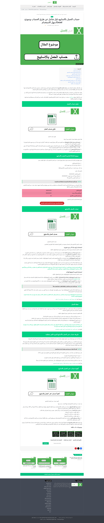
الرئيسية (74, 6)
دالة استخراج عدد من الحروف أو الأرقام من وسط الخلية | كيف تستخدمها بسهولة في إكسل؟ (44, 466)
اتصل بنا (34, 6)
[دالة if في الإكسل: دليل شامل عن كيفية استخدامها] (60, 461)
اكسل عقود (49, 491)
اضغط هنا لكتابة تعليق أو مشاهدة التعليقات (52, 474)
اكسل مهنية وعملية (48, 498)
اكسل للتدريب (48, 493)
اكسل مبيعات (49, 494)
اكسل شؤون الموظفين (47, 488)
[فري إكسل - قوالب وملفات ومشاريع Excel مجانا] (51, 2)
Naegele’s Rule (76, 279)
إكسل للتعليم (49, 484)
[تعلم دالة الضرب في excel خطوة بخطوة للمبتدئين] (29, 461)
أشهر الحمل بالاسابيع (77, 440)
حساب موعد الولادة (67, 440)
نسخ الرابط (45, 443)
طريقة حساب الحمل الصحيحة (56, 440)
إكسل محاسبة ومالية (67, 6)
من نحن (26, 9)
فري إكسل (71, 97)
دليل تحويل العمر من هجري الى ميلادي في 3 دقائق (66, 299)
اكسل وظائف (49, 501)
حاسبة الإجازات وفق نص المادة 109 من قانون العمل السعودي (65, 363)
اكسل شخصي (48, 489)
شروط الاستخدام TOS (43, 9)
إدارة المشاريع (48, 483)
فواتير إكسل (49, 6)
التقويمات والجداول (57, 6)
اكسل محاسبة (48, 496)
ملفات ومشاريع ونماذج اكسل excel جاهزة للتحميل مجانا (48, 517)
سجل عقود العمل (48, 506)
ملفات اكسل (33, 517)
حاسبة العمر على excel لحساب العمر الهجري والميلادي (66, 329)
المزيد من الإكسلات (41, 6)
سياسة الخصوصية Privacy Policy (34, 9)
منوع (62, 14)
